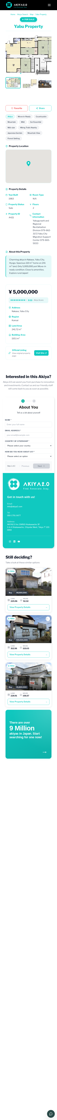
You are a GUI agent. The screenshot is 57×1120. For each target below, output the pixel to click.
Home (13, 14)
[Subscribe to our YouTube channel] (19, 541)
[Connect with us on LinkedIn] (14, 541)
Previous (25, 466)
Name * (8, 420)
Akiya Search (22, 14)
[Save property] (48, 571)
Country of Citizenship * (17, 441)
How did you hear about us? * (20, 452)
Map (31, 14)
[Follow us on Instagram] (10, 541)
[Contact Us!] (51, 1114)
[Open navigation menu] (49, 5)
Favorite (18, 108)
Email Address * (13, 431)
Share (42, 108)
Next (40, 466)
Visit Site (40, 353)
